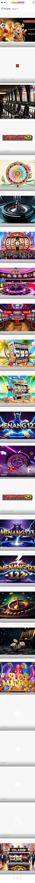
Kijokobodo (6, 45)
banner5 (4, 583)
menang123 (5, 151)
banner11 (4, 187)
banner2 (4, 655)
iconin (3, 762)
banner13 (4, 259)
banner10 (4, 403)
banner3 (4, 475)
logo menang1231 (7, 511)
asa (2, 331)
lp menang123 (5, 43)
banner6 (4, 547)
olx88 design (5, 870)
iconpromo (4, 726)
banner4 (4, 619)
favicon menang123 (7, 79)
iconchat (4, 798)
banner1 (4, 691)
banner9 (4, 367)
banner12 (4, 223)
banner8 (4, 439)
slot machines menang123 (10, 115)
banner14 (4, 295)
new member (5, 834)
